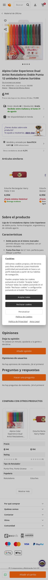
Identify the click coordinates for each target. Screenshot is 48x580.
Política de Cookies (24, 316)
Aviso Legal (35, 321)
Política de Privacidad (18, 321)
